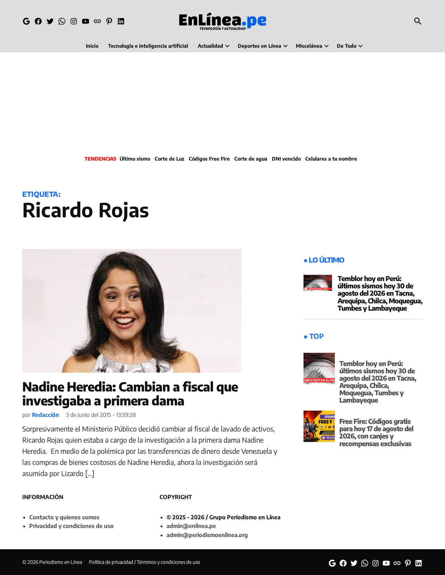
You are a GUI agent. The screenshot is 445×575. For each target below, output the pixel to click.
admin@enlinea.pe (191, 525)
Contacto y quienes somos (64, 517)
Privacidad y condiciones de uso (71, 525)
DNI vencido (286, 159)
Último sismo (135, 159)
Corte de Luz (169, 159)
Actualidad (210, 46)
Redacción (45, 414)
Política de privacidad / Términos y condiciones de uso (144, 562)
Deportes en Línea (259, 46)
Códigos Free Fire (209, 159)
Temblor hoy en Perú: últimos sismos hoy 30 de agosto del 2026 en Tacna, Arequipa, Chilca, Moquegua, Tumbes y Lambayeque (380, 293)
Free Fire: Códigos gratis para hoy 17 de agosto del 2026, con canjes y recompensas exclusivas (376, 432)
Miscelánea (309, 46)
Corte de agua (250, 159)
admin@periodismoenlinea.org (207, 534)
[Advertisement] (222, 102)
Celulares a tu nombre (331, 159)
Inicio (92, 46)
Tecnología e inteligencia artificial (148, 46)
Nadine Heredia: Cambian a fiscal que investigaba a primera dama (130, 393)
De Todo (346, 46)
